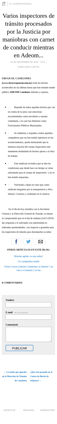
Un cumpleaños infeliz (28, 261)
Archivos (28, 410)
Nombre (10, 300)
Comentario (12, 324)
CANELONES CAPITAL (28, 67)
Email (40, 242)
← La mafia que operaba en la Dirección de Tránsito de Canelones (14, 376)
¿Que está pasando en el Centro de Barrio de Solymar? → (41, 376)
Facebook (16, 242)
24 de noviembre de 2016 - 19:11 (28, 62)
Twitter (28, 242)
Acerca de (9, 410)
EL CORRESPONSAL (20, 4)
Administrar (47, 410)
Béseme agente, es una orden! (28, 256)
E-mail (17, 312)
